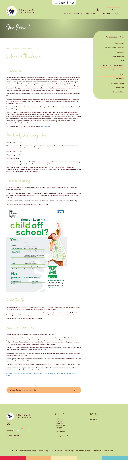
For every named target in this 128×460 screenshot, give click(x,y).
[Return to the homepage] (11, 11)
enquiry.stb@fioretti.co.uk (63, 436)
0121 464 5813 (60, 432)
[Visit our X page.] (97, 9)
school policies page (44, 126)
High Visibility (97, 450)
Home (8, 48)
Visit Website (14, 435)
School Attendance (26, 48)
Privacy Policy (108, 450)
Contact (113, 9)
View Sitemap (69, 450)
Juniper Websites (57, 450)
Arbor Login (93, 419)
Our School (15, 48)
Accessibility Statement (83, 450)
